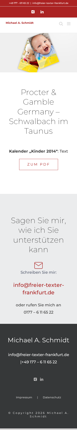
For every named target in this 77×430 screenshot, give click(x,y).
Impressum (24, 397)
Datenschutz (52, 397)
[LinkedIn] (41, 379)
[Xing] (35, 379)
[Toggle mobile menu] (69, 24)
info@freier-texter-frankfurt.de (50, 3)
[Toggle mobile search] (61, 24)
